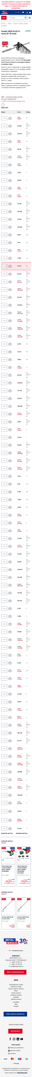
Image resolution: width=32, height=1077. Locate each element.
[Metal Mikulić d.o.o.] (8, 12)
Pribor (9, 23)
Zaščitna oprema (16, 999)
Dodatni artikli (7, 833)
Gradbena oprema (16, 995)
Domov (3, 23)
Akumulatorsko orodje (16, 984)
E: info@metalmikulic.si (16, 966)
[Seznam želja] (23, 12)
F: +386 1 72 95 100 (16, 964)
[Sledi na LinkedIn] (18, 1039)
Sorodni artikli (22, 833)
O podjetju (16, 1002)
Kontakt (16, 1006)
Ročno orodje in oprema (16, 989)
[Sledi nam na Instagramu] (14, 1039)
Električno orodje (16, 986)
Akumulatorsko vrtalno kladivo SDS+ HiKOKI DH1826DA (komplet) (22, 869)
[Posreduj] (25, 17)
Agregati (16, 997)
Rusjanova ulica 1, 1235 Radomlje (16, 960)
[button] (30, 12)
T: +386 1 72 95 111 (16, 962)
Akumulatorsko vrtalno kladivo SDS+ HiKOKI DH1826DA (7, 868)
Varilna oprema (16, 993)
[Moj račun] (27, 12)
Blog (16, 1004)
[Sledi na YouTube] (21, 1039)
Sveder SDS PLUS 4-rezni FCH (7, 918)
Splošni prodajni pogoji (16, 1024)
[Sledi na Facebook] (10, 1039)
